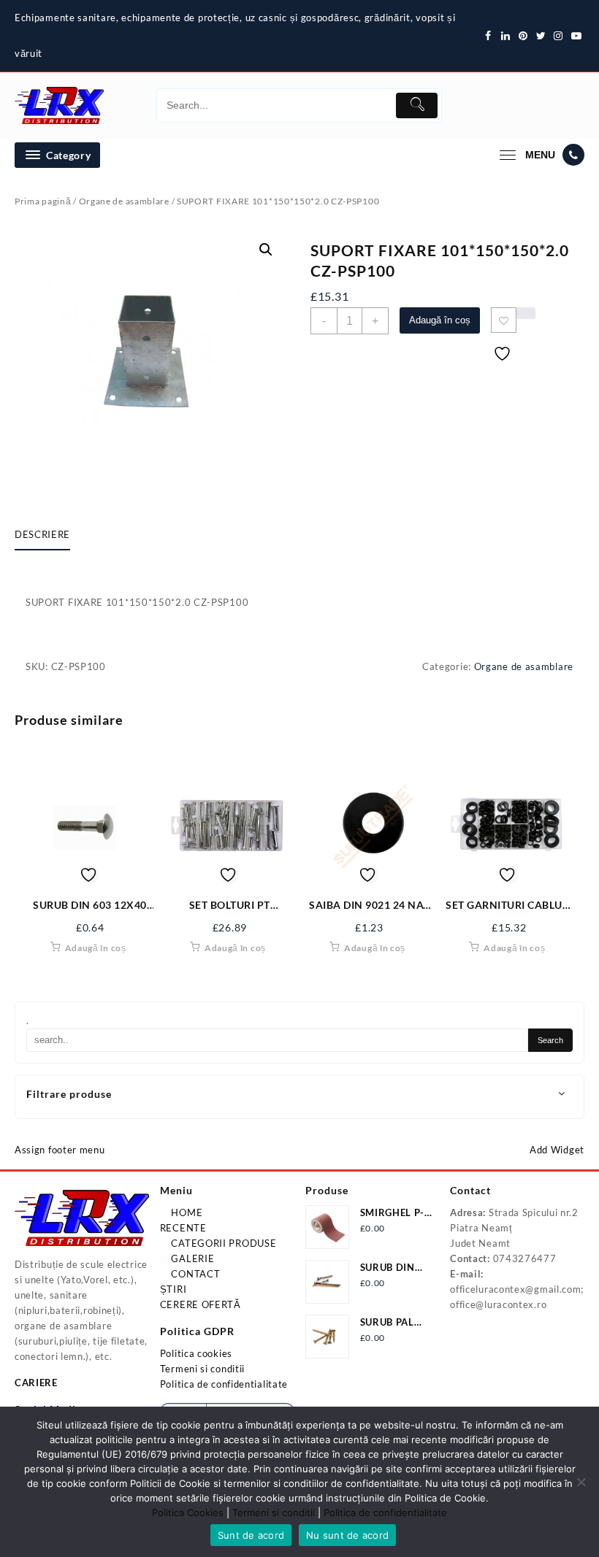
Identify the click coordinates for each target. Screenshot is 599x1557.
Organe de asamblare (124, 201)
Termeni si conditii (202, 1369)
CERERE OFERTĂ (200, 1304)
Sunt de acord (251, 1535)
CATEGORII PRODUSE (223, 1243)
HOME (186, 1212)
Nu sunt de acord (347, 1535)
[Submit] (417, 105)
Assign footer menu (60, 1150)
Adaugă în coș (439, 320)
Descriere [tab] (42, 534)
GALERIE (192, 1258)
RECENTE (183, 1228)
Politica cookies (196, 1353)
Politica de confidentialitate (224, 1384)
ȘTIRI (173, 1289)
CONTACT (195, 1274)
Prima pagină (43, 201)
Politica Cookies (188, 1512)
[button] (266, 250)
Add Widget (557, 1150)
